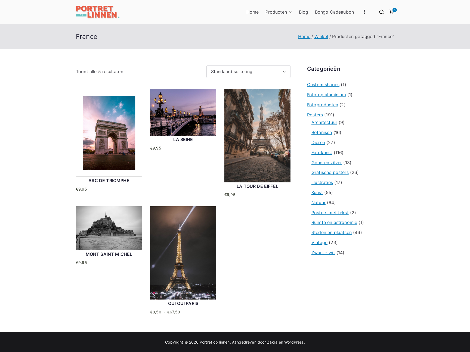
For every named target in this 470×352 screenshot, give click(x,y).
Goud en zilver (326, 162)
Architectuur (324, 122)
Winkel (321, 36)
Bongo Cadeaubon (334, 12)
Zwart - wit (323, 252)
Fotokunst (321, 152)
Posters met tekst (330, 212)
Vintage (319, 242)
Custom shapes (323, 84)
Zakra (272, 342)
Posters (315, 114)
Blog (303, 12)
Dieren (318, 142)
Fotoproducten (322, 104)
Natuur (318, 202)
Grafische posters (330, 172)
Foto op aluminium (326, 94)
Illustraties (322, 182)
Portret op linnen (215, 342)
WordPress (294, 342)
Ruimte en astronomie (334, 222)
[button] (289, 12)
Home (252, 12)
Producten (276, 12)
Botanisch (321, 132)
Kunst (317, 192)
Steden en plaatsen (331, 232)
